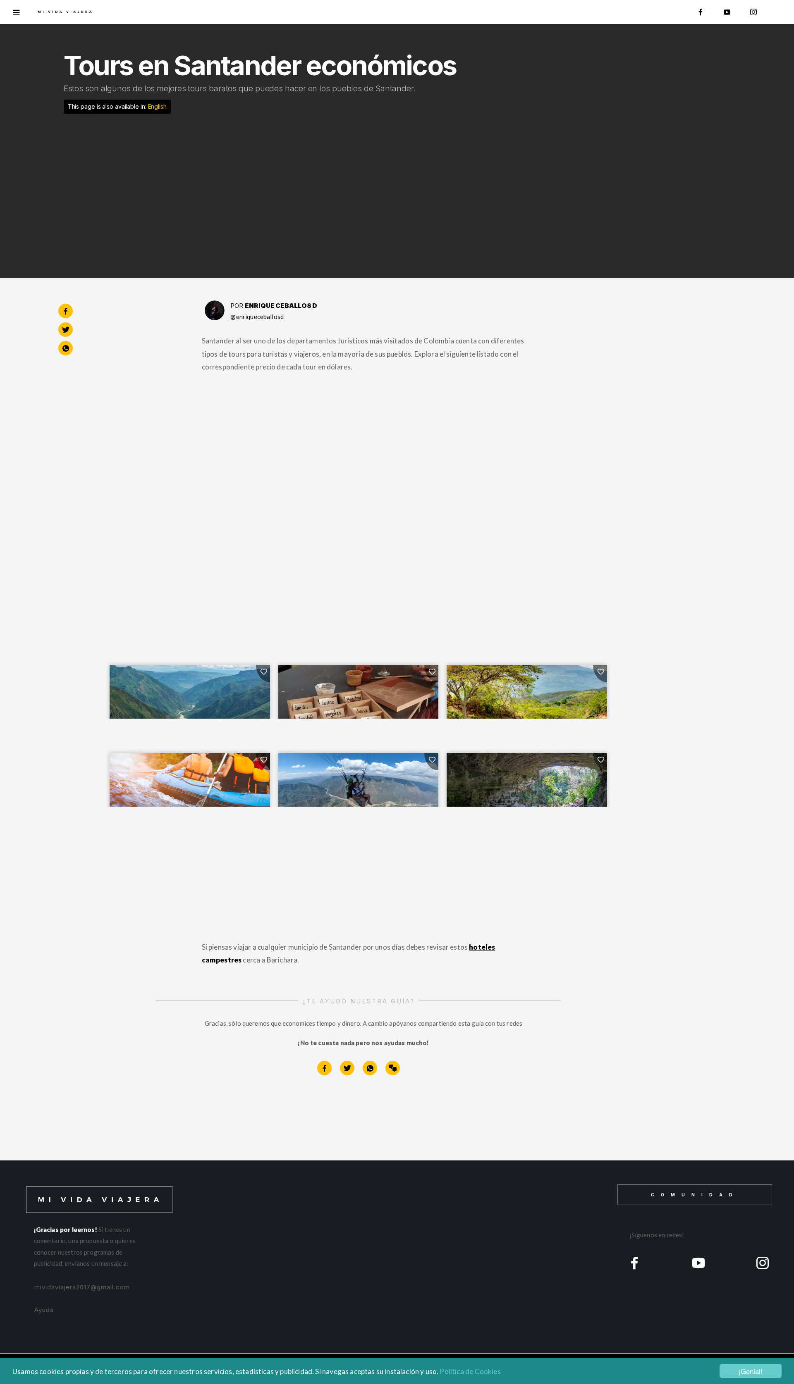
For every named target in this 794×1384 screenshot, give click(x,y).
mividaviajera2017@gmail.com (82, 1287)
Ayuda (44, 1310)
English (157, 106)
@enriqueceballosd (257, 316)
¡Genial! (750, 1371)
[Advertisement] (357, 187)
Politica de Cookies (470, 1371)
